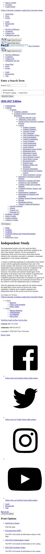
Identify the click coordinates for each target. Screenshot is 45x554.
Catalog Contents (11, 218)
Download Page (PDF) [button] (13, 531)
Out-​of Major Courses (30, 159)
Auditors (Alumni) (29, 127)
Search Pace (23, 93)
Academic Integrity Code (27, 118)
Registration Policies (25, 202)
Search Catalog (10, 93)
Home (7, 228)
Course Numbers (28, 141)
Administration (15, 312)
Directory (13, 303)
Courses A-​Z (14, 210)
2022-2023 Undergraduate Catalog (17, 540)
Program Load (28, 163)
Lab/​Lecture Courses (30, 155)
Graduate (8, 108)
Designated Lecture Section (32, 149)
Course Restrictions (29, 143)
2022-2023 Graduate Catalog (15, 547)
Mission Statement (16, 310)
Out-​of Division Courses (31, 157)
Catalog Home (10, 7)
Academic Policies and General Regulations (20, 234)
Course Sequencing (29, 145)
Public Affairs (14, 306)
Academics (9, 31)
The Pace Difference (12, 29)
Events (7, 18)
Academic (13, 110)
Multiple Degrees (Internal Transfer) (30, 198)
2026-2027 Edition (11, 101)
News (7, 16)
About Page (9, 14)
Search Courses (10, 216)
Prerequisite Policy (29, 161)
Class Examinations (29, 137)
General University (16, 206)
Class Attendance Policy (31, 135)
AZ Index (8, 5)
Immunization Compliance (27, 192)
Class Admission (28, 133)
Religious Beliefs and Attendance (30, 166)
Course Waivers (28, 147)
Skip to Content (10, 3)
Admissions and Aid (12, 35)
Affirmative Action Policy (27, 119)
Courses (21, 125)
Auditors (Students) (29, 129)
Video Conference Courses (32, 175)
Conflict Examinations (30, 139)
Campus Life (9, 33)
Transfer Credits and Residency (29, 204)
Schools (12, 208)
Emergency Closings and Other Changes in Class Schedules (29, 181)
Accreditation (14, 314)
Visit (6, 26)
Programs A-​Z (14, 212)
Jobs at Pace (14, 316)
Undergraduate (10, 106)
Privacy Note (5, 335)
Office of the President (17, 305)
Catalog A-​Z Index (11, 220)
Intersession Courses (30, 153)
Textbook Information (30, 169)
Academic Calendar (21, 112)
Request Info (9, 24)
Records (21, 200)
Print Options (6, 224)
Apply (7, 22)
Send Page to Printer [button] (12, 523)
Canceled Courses (29, 131)
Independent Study (29, 151)
